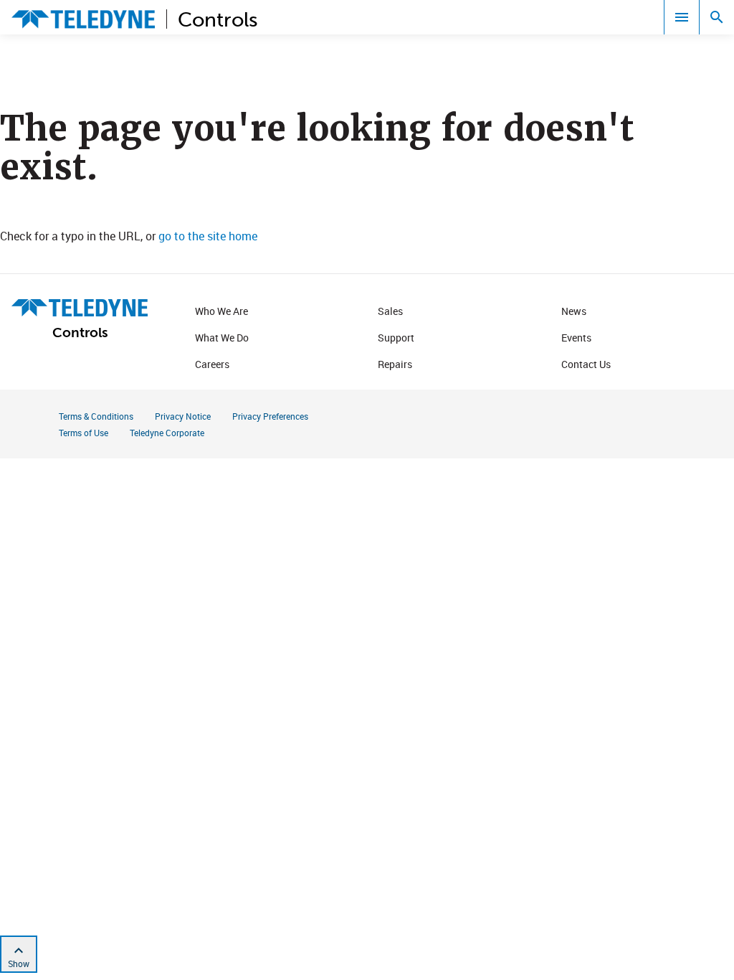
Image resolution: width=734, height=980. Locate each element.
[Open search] (717, 17)
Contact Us (586, 364)
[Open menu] (682, 17)
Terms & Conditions (96, 416)
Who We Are (221, 311)
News (573, 311)
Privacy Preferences (270, 416)
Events (576, 337)
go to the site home (207, 236)
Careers (212, 364)
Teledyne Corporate (167, 432)
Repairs (395, 364)
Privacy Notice (183, 416)
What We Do (222, 337)
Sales (390, 311)
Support (396, 337)
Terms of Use (83, 432)
